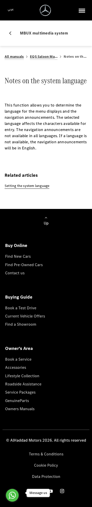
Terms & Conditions (46, 454)
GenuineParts (17, 400)
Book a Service (18, 359)
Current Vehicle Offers (25, 316)
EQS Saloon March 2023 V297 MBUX (43, 56)
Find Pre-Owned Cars (24, 264)
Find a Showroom (20, 324)
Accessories (15, 367)
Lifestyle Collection (22, 376)
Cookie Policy (46, 465)
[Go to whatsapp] (12, 495)
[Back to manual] (12, 33)
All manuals (14, 56)
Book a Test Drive (20, 308)
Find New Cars (18, 256)
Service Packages (20, 392)
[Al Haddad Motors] (45, 10)
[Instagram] (62, 491)
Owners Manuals (19, 408)
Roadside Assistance (23, 384)
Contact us (15, 273)
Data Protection (46, 476)
